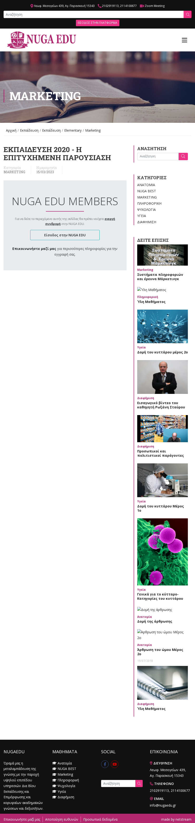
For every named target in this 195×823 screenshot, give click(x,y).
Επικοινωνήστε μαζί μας (22, 819)
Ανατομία (146, 185)
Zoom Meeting (155, 6)
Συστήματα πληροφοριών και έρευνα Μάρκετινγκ (160, 276)
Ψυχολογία (146, 209)
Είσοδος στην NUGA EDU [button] (65, 235)
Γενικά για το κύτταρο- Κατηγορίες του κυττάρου (160, 596)
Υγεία (141, 215)
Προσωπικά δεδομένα (100, 819)
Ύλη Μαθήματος (151, 301)
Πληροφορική (149, 203)
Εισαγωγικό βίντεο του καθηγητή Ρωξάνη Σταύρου (161, 405)
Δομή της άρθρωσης (154, 621)
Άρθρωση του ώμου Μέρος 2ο (160, 651)
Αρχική (11, 130)
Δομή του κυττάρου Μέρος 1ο (160, 508)
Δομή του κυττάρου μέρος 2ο (162, 352)
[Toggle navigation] (184, 40)
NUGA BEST (146, 191)
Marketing (14, 172)
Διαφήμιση (146, 222)
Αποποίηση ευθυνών (61, 819)
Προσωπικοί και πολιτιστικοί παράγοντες (160, 453)
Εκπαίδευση (29, 130)
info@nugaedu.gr (163, 805)
